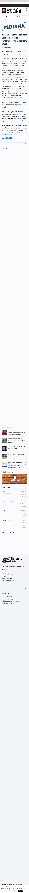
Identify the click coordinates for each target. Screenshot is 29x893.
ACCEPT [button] (21, 890)
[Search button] (26, 143)
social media (13, 77)
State (9, 47)
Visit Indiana (22, 51)
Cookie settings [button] (13, 890)
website (6, 77)
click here (16, 130)
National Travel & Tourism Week (19, 60)
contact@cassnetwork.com (9, 583)
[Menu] (26, 10)
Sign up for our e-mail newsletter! (14, 1)
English (19, 16)
